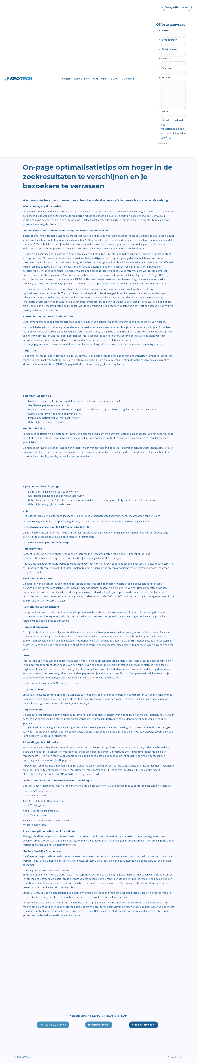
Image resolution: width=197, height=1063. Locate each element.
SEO (55, 683)
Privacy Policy (174, 1057)
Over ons (100, 78)
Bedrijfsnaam (169, 49)
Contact (128, 78)
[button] (89, 79)
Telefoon (166, 68)
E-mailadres (169, 39)
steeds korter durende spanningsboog (49, 714)
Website (166, 58)
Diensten (80, 78)
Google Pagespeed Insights (99, 731)
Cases (66, 78)
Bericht (165, 77)
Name (165, 111)
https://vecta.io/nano (35, 795)
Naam (165, 30)
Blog (114, 78)
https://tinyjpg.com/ (34, 805)
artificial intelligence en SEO (137, 275)
